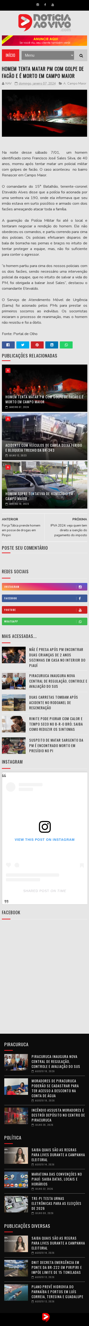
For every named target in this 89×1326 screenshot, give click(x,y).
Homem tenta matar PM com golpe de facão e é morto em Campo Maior (44, 399)
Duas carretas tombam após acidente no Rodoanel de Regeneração (53, 702)
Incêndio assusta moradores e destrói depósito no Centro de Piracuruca (58, 1114)
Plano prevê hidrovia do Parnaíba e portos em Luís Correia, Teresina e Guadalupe (57, 1291)
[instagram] (38, 4)
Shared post (36, 891)
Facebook (10, 598)
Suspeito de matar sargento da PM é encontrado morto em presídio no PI (56, 745)
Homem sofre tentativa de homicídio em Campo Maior (39, 496)
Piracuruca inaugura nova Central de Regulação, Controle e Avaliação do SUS (58, 681)
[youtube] (53, 4)
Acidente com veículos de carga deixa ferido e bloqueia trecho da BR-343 (43, 447)
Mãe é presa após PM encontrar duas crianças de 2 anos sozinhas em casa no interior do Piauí (57, 657)
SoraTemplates (39, 1322)
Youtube (10, 610)
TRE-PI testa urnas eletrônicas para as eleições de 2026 (56, 1203)
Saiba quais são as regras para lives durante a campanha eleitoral (58, 1154)
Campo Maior (76, 83)
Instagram (11, 586)
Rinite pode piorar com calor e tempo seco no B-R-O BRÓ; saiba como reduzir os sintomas (56, 724)
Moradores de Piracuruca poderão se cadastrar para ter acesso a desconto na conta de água (55, 1088)
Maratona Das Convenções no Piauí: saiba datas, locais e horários (57, 1178)
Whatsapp (11, 621)
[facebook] (45, 4)
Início (10, 55)
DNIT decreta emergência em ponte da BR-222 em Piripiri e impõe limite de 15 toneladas (57, 1267)
